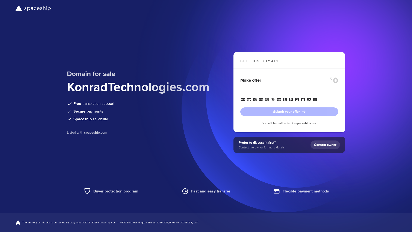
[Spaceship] (33, 9)
